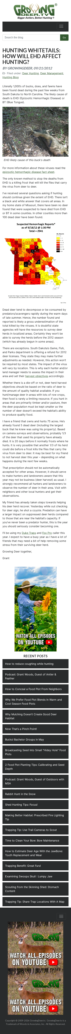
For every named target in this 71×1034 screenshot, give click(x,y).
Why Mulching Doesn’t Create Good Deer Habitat (31, 716)
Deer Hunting (30, 73)
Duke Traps (29, 533)
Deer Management (51, 73)
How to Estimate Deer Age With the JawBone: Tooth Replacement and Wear (34, 853)
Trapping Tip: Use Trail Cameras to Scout (31, 830)
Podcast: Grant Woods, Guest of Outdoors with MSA (34, 781)
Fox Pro (47, 533)
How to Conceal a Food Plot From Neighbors (33, 689)
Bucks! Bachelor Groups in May (24, 739)
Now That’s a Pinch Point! (21, 729)
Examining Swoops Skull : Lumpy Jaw (28, 876)
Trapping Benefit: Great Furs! (23, 865)
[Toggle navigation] (61, 26)
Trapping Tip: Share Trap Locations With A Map (34, 901)
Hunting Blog (10, 77)
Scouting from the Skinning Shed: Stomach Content (32, 889)
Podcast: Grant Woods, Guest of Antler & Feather (30, 676)
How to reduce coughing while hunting (29, 663)
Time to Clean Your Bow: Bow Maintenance (32, 840)
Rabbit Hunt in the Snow (20, 794)
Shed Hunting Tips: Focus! (21, 804)
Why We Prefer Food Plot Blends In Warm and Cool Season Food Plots (33, 701)
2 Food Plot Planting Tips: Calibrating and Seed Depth (34, 766)
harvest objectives (36, 376)
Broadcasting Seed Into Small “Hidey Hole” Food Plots (35, 752)
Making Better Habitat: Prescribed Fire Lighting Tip (34, 817)
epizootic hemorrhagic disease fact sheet (28, 172)
